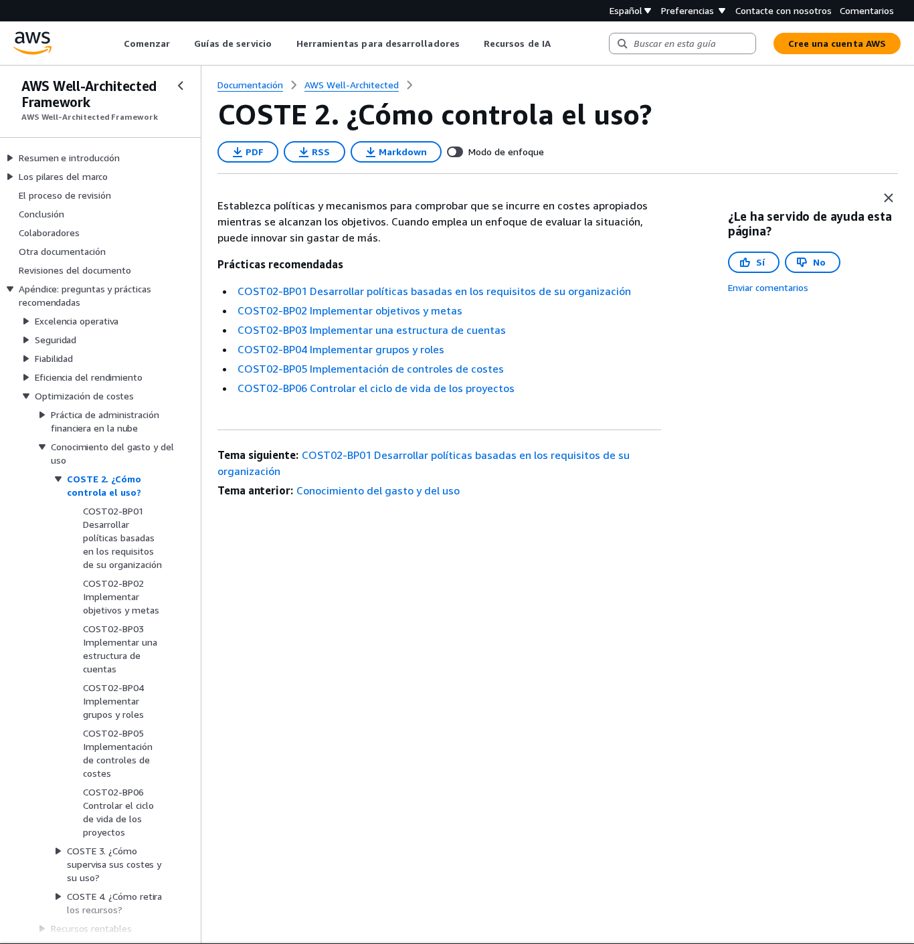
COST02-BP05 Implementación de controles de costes (371, 368)
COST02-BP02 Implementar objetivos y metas (350, 310)
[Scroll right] (560, 43)
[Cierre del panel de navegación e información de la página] (888, 198)
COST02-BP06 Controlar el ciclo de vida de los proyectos (376, 388)
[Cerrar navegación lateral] (180, 85)
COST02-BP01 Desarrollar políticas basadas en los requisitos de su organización (434, 291)
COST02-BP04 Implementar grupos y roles (341, 349)
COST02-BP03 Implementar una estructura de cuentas (372, 330)
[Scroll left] (113, 43)
